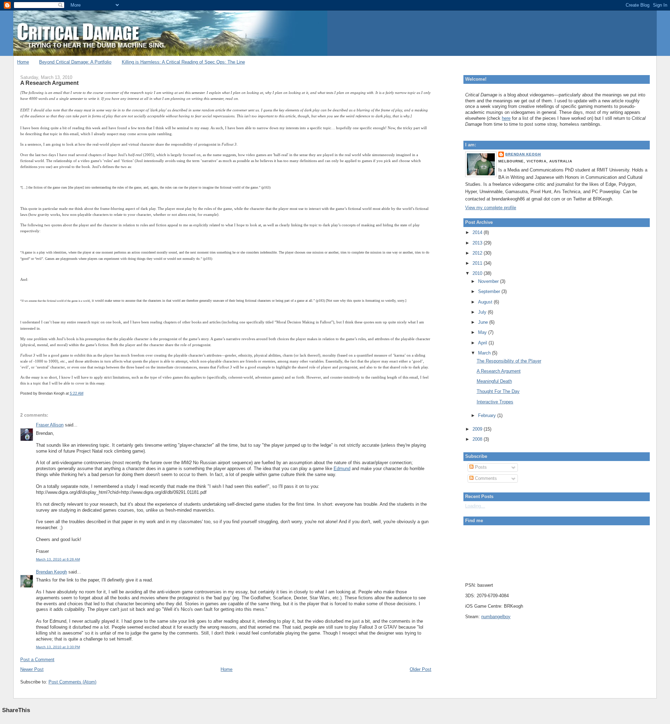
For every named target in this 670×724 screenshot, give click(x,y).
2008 (478, 439)
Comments (485, 478)
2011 (478, 263)
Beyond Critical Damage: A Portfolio (75, 62)
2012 (478, 253)
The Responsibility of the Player (509, 361)
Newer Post (32, 669)
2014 (478, 232)
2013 (478, 243)
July (483, 312)
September (489, 291)
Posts (480, 467)
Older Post (420, 669)
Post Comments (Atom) (72, 682)
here (506, 118)
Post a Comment (37, 659)
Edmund (342, 468)
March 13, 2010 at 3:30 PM (58, 647)
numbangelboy (496, 616)
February (487, 415)
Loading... (475, 506)
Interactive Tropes (495, 401)
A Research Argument (49, 83)
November (489, 281)
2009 (478, 429)
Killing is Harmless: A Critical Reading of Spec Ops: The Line (183, 62)
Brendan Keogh (51, 572)
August (486, 302)
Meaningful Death (494, 381)
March (485, 353)
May (483, 332)
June (483, 322)
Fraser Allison (50, 424)
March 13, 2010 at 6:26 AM (58, 559)
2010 (478, 273)
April (483, 342)
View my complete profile (490, 207)
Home (23, 62)
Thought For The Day (498, 391)
